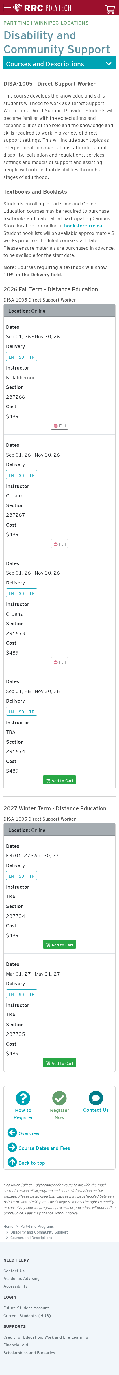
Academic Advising (21, 1277)
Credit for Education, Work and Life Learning (45, 1336)
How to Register (23, 1112)
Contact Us (14, 1270)
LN (11, 356)
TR (32, 356)
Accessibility (15, 1285)
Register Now (59, 1112)
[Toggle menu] (37, 8)
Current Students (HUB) (27, 1314)
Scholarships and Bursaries (29, 1351)
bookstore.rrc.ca (83, 224)
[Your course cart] (110, 7)
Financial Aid (15, 1344)
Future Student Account (26, 1307)
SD (21, 356)
